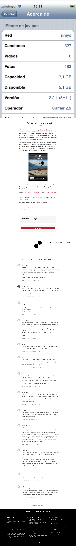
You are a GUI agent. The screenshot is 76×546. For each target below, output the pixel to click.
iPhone (41, 197)
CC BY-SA (38, 542)
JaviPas (30, 535)
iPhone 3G (51, 197)
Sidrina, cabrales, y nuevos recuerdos (14, 524)
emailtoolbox (31, 522)
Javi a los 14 (9, 527)
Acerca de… (29, 511)
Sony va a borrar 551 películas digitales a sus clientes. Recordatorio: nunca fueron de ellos (16, 534)
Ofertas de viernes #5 (55, 530)
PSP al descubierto (54, 525)
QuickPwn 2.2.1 (28, 192)
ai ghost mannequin (33, 519)
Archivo (38, 511)
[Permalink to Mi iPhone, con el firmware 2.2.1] (38, 61)
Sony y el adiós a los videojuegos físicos (15, 531)
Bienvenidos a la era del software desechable (16, 529)
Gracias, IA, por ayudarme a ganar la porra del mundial (36, 520)
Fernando (25, 474)
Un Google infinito (54, 529)
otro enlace (36, 192)
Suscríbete (38, 228)
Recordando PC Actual (55, 532)
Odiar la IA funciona (11, 519)
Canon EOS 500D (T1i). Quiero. (57, 534)
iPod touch (26, 199)
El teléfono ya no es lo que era (57, 519)
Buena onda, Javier (54, 523)
